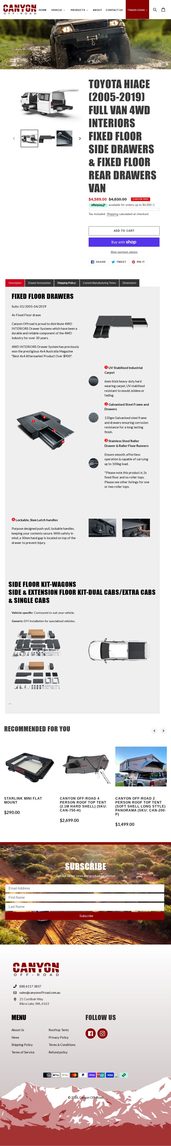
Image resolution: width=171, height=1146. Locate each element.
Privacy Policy (59, 1037)
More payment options (124, 252)
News (15, 1037)
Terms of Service (22, 1052)
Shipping (112, 214)
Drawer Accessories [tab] (39, 283)
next (163, 730)
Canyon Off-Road (91, 1097)
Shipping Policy (22, 1045)
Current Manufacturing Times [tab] (99, 283)
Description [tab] (15, 283)
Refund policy (58, 1052)
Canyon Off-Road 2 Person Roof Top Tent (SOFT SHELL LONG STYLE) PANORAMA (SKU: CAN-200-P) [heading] (140, 806)
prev (154, 730)
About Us (17, 1030)
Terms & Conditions (62, 1045)
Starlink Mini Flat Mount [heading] (23, 800)
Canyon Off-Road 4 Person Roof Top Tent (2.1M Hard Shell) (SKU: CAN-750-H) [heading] (83, 804)
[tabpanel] (82, 500)
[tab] (67, 283)
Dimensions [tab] (129, 283)
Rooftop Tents (59, 1030)
